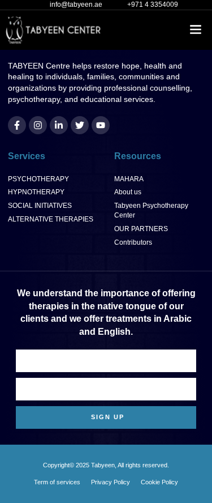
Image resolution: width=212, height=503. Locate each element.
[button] (195, 30)
